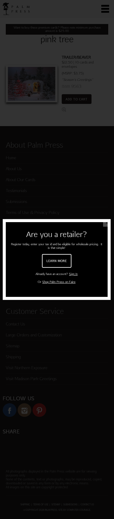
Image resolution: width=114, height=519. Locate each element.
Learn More (57, 261)
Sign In (73, 274)
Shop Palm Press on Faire (58, 282)
